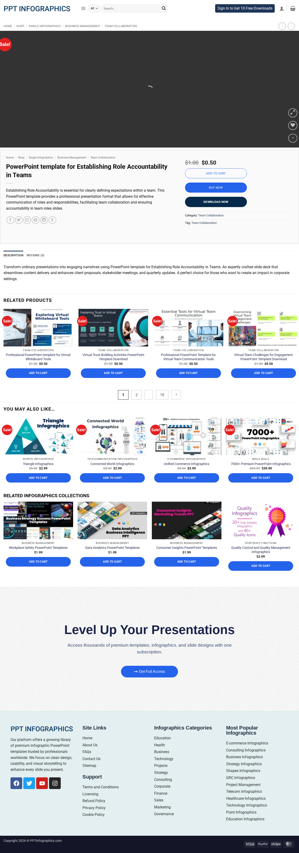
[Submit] (164, 8)
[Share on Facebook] (10, 220)
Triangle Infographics (38, 464)
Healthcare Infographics (246, 798)
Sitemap (89, 765)
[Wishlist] (292, 125)
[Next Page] (176, 395)
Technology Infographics (246, 805)
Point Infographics (241, 812)
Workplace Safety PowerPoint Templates (38, 548)
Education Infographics (245, 819)
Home (8, 26)
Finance (160, 793)
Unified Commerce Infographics (186, 464)
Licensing (90, 794)
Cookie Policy (93, 814)
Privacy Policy (94, 808)
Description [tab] (13, 255)
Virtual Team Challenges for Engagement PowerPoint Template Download (263, 357)
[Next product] (282, 26)
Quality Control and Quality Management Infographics (260, 550)
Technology (163, 759)
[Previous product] (291, 26)
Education (162, 738)
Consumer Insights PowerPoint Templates (186, 548)
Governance (164, 814)
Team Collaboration (121, 26)
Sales (158, 800)
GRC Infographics (240, 777)
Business (161, 752)
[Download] (292, 138)
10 (162, 395)
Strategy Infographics (244, 764)
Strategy (161, 772)
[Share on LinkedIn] (44, 220)
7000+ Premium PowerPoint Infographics (261, 464)
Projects (160, 765)
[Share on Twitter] (19, 220)
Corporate (162, 786)
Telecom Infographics (244, 791)
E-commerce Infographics (247, 743)
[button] (83, 8)
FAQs (86, 752)
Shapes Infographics (243, 770)
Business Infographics (244, 757)
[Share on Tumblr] (52, 220)
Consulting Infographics (246, 750)
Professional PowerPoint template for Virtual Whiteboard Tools (38, 357)
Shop (20, 26)
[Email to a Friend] (27, 220)
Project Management (243, 785)
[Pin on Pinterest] (35, 220)
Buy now (216, 187)
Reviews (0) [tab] (36, 255)
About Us (89, 745)
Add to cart (216, 173)
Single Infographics (44, 26)
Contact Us (91, 759)
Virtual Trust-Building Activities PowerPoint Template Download (113, 357)
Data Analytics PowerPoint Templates (112, 548)
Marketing (162, 807)
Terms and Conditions (100, 787)
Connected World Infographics (112, 464)
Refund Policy (93, 801)
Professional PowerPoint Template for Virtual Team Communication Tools (188, 357)
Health (159, 745)
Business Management (82, 26)
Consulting (163, 779)
